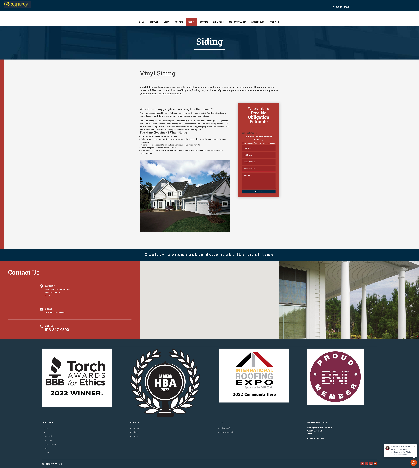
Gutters (204, 22)
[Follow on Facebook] (362, 463)
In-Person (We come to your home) (259, 143)
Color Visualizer (237, 22)
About (166, 22)
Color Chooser (50, 444)
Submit (258, 191)
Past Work (275, 22)
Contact (154, 22)
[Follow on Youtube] (375, 463)
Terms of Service (227, 432)
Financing (218, 22)
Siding (191, 22)
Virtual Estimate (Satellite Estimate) (260, 138)
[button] (210, 297)
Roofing (179, 22)
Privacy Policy (226, 428)
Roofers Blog (257, 22)
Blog (45, 448)
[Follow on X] (366, 463)
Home (141, 22)
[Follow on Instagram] (371, 463)
